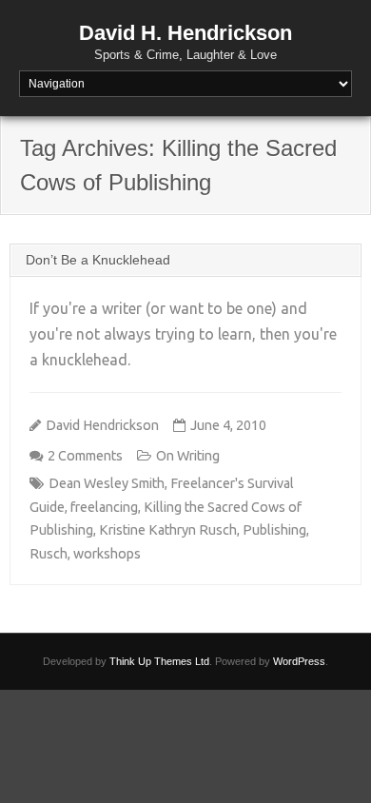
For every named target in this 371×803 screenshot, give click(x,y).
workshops (107, 553)
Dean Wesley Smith (107, 483)
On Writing (188, 455)
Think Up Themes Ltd (159, 661)
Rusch (48, 553)
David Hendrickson (102, 425)
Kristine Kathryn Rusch (168, 530)
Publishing (274, 530)
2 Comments (85, 455)
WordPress (299, 661)
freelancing (104, 507)
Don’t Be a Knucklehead (98, 259)
